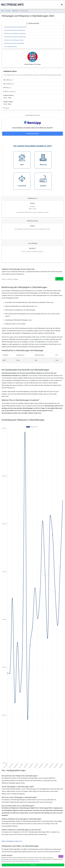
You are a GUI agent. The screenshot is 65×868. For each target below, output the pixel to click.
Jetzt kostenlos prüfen (32, 133)
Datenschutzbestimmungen (33, 861)
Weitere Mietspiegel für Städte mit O (12, 841)
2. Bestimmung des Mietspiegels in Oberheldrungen (14, 30)
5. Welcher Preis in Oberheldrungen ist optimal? (14, 40)
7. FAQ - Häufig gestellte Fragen (10, 46)
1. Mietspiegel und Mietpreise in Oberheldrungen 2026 (15, 27)
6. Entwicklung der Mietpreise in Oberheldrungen (14, 43)
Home (2, 10)
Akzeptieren (33, 864)
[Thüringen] (32, 57)
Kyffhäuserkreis (15, 10)
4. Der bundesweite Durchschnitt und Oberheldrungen (15, 36)
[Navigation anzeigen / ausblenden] (62, 4)
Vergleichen (59, 278)
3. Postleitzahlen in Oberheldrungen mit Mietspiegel (14, 33)
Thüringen (8, 10)
